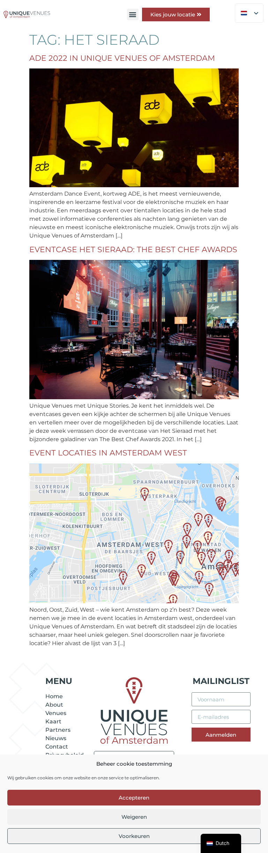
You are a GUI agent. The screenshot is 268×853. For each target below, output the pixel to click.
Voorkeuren (134, 836)
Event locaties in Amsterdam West (108, 453)
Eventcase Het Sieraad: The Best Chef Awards (133, 249)
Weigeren (134, 817)
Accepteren (134, 797)
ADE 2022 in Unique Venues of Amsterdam (122, 58)
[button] (133, 14)
